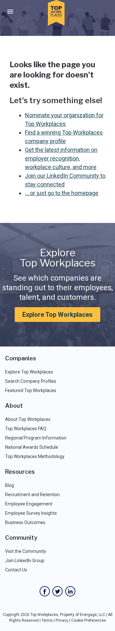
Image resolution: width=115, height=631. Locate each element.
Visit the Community (25, 551)
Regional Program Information (35, 437)
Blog (9, 485)
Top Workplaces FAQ (25, 428)
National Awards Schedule (31, 447)
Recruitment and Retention (32, 494)
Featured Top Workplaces (30, 390)
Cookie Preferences (88, 620)
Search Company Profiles (30, 381)
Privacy (62, 620)
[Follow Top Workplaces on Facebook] (45, 591)
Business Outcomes (25, 522)
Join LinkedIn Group (24, 560)
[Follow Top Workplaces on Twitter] (57, 591)
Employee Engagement (28, 503)
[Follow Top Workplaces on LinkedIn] (70, 591)
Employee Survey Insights (31, 513)
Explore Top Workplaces (57, 314)
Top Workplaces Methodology (35, 456)
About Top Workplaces (27, 419)
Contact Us (16, 569)
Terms (47, 620)
